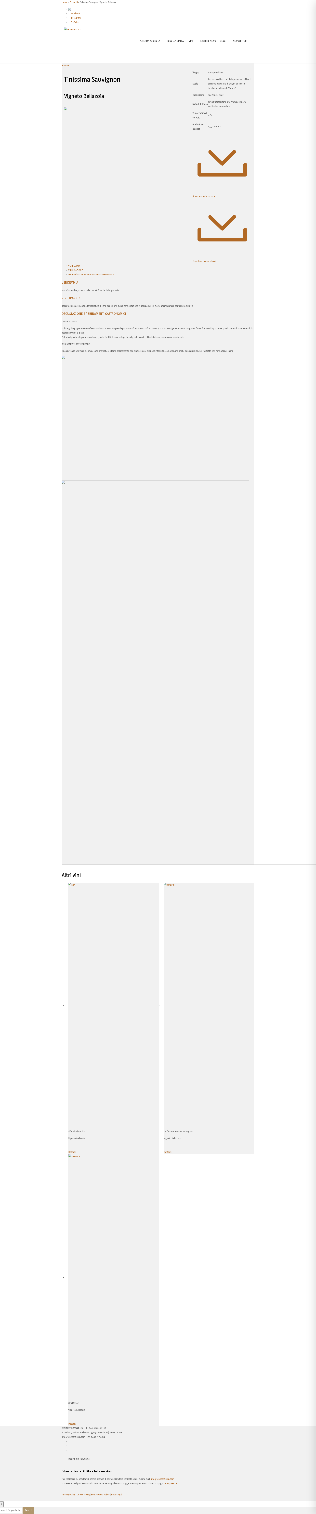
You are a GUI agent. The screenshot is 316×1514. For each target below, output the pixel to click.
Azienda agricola (150, 40)
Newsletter (240, 40)
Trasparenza (171, 1483)
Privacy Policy (68, 1494)
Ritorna (65, 65)
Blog (222, 40)
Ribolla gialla (175, 40)
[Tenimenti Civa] (72, 29)
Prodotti (73, 2)
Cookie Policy (83, 1494)
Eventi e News (208, 40)
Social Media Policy (100, 1494)
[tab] (74, 265)
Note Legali (116, 1494)
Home (64, 2)
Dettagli (72, 1152)
